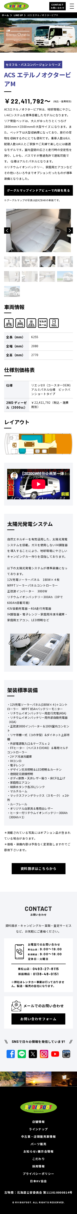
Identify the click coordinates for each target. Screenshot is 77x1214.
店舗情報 (38, 1121)
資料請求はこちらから (39, 869)
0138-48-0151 (46, 974)
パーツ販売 (38, 1144)
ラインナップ (38, 1129)
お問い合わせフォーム (38, 1019)
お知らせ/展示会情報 (38, 1151)
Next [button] (70, 230)
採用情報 (38, 1166)
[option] (38, 230)
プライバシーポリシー (38, 1173)
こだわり (38, 1159)
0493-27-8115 (46, 969)
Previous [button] (7, 230)
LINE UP (18, 15)
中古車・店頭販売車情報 (38, 1136)
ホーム (5, 15)
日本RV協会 (38, 1181)
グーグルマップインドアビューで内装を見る (38, 190)
